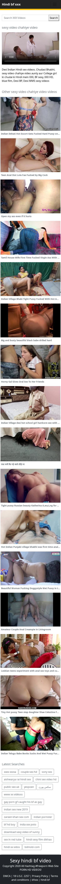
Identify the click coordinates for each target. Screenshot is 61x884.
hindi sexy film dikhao (39, 839)
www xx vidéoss (13, 794)
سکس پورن (45, 787)
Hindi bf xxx (11, 4)
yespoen (29, 787)
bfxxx (35, 879)
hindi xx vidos (12, 847)
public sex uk (11, 787)
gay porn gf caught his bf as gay (23, 802)
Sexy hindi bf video (30, 860)
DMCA (6, 876)
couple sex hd (29, 772)
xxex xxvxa (10, 772)
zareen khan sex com (16, 817)
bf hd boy (9, 824)
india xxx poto (28, 824)
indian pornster (43, 817)
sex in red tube (12, 839)
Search (54, 18)
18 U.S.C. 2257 (21, 876)
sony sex (47, 772)
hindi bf (45, 879)
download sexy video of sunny (22, 832)
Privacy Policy (40, 876)
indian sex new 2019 (16, 809)
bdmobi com (32, 847)
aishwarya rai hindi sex (17, 779)
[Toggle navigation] (54, 4)
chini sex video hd (46, 779)
